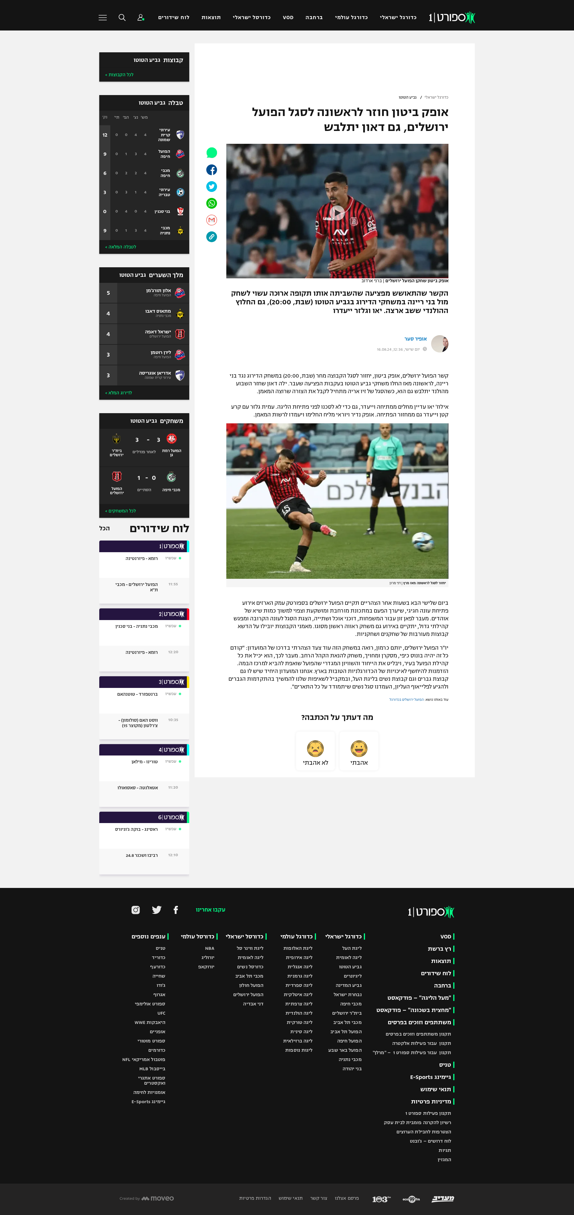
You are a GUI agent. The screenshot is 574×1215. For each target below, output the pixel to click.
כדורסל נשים (250, 966)
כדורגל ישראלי (398, 17)
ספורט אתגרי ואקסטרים (151, 1080)
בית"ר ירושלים (346, 1013)
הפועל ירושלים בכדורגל (407, 699)
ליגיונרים (353, 976)
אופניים (157, 1031)
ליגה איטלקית (298, 994)
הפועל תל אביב (345, 1031)
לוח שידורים (173, 17)
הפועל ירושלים (248, 994)
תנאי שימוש (435, 1089)
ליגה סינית (301, 1031)
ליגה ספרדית (299, 985)
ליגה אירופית (299, 957)
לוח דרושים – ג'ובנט (430, 1141)
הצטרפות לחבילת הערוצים (423, 1131)
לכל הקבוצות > (119, 74)
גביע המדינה (349, 985)
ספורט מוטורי (151, 1040)
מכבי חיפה (351, 1003)
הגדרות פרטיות (255, 1198)
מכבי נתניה (350, 1059)
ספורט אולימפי (150, 1003)
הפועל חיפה (349, 1040)
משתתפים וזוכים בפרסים (419, 1022)
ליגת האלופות (297, 948)
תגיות (445, 1150)
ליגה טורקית (299, 1022)
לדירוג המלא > (118, 392)
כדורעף (157, 966)
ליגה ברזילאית (297, 1040)
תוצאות (211, 17)
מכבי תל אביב (347, 1022)
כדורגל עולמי (351, 17)
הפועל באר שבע (344, 1050)
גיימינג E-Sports (430, 1077)
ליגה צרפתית (298, 1003)
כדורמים (156, 1050)
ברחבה (314, 17)
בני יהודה (352, 1068)
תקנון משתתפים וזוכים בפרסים (418, 1034)
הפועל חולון (251, 985)
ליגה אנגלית (300, 966)
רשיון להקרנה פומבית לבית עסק (417, 1122)
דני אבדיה (253, 1003)
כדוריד (158, 957)
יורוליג (208, 957)
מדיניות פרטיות (431, 1101)
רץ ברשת (439, 949)
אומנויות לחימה (149, 1092)
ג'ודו (161, 985)
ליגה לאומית (349, 957)
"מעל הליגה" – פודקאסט (419, 998)
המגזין (444, 1159)
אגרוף (159, 994)
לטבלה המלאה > (120, 247)
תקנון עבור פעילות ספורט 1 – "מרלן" (412, 1052)
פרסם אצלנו (346, 1198)
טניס (445, 1065)
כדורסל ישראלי (252, 17)
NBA (209, 948)
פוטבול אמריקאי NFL (143, 1059)
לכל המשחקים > (120, 511)
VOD (288, 17)
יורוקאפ (206, 966)
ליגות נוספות (298, 1050)
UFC (161, 1013)
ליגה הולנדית (299, 1013)
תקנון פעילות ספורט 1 (428, 1113)
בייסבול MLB (152, 1068)
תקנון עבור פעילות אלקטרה (421, 1043)
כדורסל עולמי (197, 936)
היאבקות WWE (150, 1022)
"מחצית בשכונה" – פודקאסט (413, 1010)
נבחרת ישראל (348, 994)
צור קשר (318, 1198)
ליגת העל (352, 948)
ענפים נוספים (148, 936)
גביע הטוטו (407, 97)
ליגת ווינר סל (250, 948)
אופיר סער (415, 339)
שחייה (159, 976)
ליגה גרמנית (299, 976)
